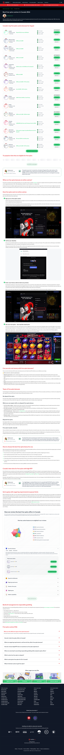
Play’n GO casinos (20, 701)
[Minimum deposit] (54, 677)
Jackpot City (36, 694)
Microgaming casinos (21, 691)
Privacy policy (20, 748)
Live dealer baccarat (4, 699)
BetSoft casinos (20, 702)
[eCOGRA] (32, 732)
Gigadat (51, 702)
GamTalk (20, 622)
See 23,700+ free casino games (32, 164)
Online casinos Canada (17, 2)
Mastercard (52, 704)
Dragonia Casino (36, 704)
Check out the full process (32, 598)
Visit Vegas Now (53, 561)
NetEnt (32, 473)
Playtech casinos (20, 694)
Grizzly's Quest (36, 702)
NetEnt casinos (20, 696)
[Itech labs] (39, 732)
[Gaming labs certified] (54, 732)
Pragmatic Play (28, 473)
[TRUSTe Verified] (10, 732)
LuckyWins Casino (37, 699)
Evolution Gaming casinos (22, 697)
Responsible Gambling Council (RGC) (11, 622)
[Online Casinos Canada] (7, 2)
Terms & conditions (26, 748)
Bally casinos (20, 704)
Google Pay (52, 691)
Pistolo (35, 701)
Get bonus (56, 32)
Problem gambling (33, 748)
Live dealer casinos (4, 697)
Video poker (3, 694)
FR (61, 2)
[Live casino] (39, 677)
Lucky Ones (36, 697)
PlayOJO (35, 689)
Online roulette (3, 691)
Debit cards (52, 697)
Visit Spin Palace (53, 566)
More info (56, 34)
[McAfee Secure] (18, 732)
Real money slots (3, 689)
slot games (35, 182)
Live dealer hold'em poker (5, 702)
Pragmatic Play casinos (21, 689)
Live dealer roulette (4, 704)
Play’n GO (37, 473)
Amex (51, 694)
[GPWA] (25, 732)
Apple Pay (51, 689)
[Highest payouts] (10, 677)
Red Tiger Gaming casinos (22, 699)
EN (59, 2)
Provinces (46, 2)
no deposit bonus (22, 410)
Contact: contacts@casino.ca (44, 748)
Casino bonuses (25, 2)
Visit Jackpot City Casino (52, 571)
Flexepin (51, 699)
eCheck (51, 696)
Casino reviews (40, 2)
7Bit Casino (35, 696)
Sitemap (16, 748)
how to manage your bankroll (49, 607)
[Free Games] (24, 677)
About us (38, 748)
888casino (35, 691)
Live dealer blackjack (4, 701)
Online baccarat (3, 696)
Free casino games (32, 2)
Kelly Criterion (11, 613)
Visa (51, 701)
